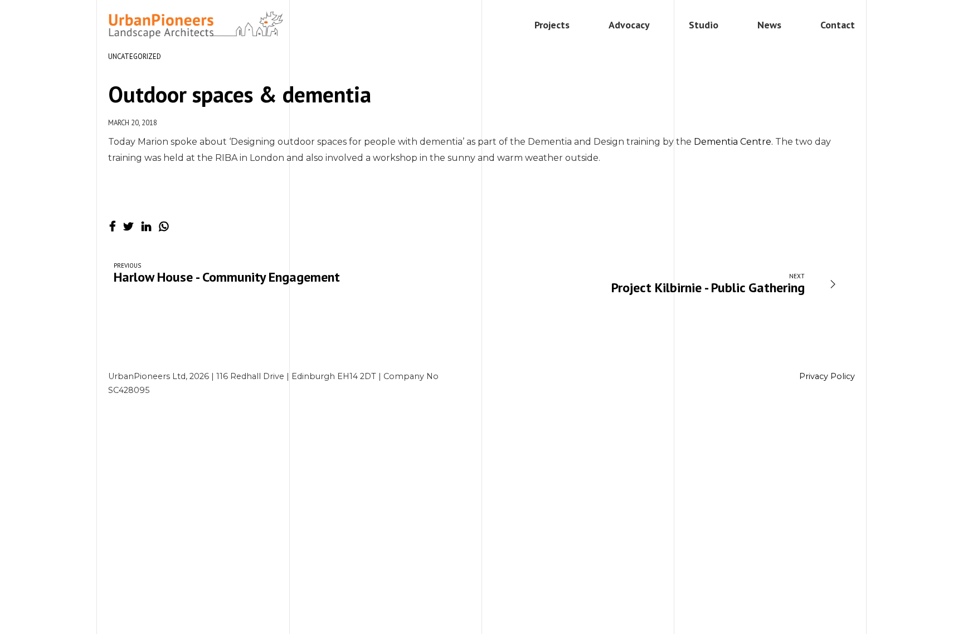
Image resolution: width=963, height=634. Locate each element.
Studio (703, 24)
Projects (552, 24)
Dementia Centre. (733, 141)
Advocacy (629, 24)
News (769, 24)
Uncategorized (134, 56)
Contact (837, 24)
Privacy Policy (827, 376)
